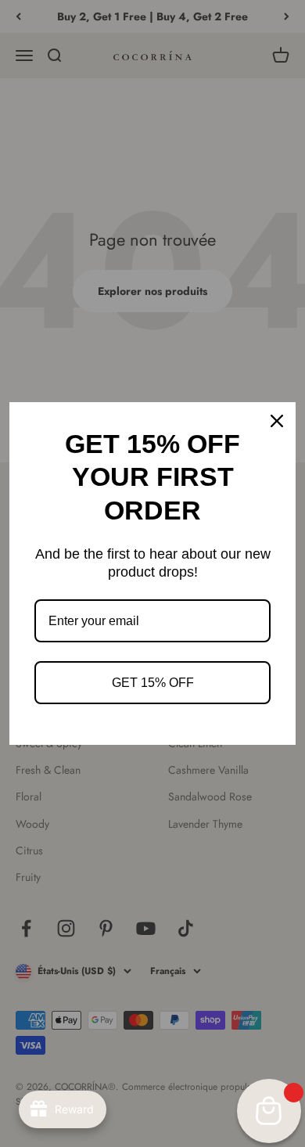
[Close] (277, 421)
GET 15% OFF (153, 682)
